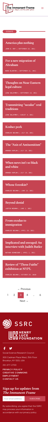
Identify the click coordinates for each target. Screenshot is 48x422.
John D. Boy (10, 49)
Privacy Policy (13, 369)
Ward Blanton (11, 71)
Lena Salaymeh (11, 93)
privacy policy (29, 412)
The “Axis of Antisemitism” (23, 144)
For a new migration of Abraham (20, 62)
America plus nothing (19, 43)
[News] (4, 348)
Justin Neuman (11, 208)
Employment (11, 376)
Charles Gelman (11, 133)
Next (24, 300)
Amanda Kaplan (11, 151)
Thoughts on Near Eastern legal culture (22, 84)
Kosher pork (13, 127)
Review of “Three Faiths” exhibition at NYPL (21, 266)
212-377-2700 (9, 365)
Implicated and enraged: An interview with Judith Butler (23, 244)
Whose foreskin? (16, 184)
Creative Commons (15, 372)
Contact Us (10, 379)
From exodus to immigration (15, 222)
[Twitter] (11, 348)
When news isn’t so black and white (21, 164)
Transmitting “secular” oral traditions (23, 107)
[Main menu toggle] (42, 8)
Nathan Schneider (12, 253)
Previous (24, 289)
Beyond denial (14, 202)
